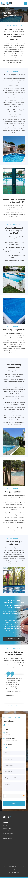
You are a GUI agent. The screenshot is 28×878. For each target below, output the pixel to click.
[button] (25, 3)
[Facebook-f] (6, 747)
